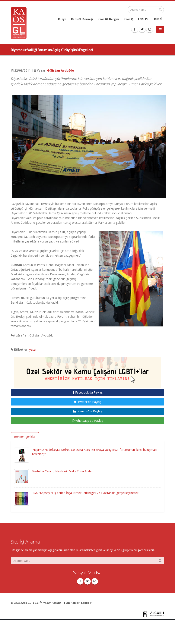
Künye (62, 19)
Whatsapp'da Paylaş (88, 421)
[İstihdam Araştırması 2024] (87, 371)
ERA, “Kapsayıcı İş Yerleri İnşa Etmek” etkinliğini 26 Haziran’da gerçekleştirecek (85, 493)
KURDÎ (158, 19)
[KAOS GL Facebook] (134, 29)
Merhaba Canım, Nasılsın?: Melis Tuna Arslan (62, 471)
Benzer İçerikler (24, 437)
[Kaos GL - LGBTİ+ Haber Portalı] (20, 23)
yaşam (33, 349)
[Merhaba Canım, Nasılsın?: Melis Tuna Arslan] (21, 476)
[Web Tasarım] (153, 614)
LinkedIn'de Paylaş (89, 411)
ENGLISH (143, 19)
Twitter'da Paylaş (89, 402)
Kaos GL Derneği (82, 19)
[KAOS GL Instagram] (149, 29)
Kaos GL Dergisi (108, 19)
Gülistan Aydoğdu (60, 70)
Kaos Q (128, 19)
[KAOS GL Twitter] (142, 29)
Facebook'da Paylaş (88, 392)
